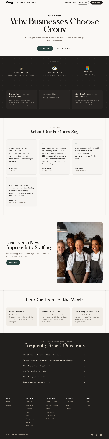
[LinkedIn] (101, 435)
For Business (30, 2)
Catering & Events (51, 401)
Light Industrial (51, 415)
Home (8, 401)
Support (68, 408)
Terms (87, 401)
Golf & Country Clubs (52, 405)
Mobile (28, 412)
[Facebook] (92, 435)
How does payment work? (54, 377)
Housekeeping (50, 412)
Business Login (83, 2)
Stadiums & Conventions (53, 419)
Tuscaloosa (29, 426)
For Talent (20, 2)
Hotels (48, 408)
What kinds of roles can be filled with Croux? (54, 355)
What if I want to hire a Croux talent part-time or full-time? (54, 360)
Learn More (13, 262)
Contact (8, 405)
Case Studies (67, 2)
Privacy (88, 405)
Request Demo (96, 2)
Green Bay (29, 408)
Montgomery (30, 419)
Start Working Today (63, 48)
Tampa (28, 422)
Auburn (28, 415)
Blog (74, 2)
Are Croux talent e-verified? (54, 371)
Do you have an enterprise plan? (54, 382)
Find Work (29, 401)
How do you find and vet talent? (54, 366)
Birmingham (30, 405)
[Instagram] (96, 435)
